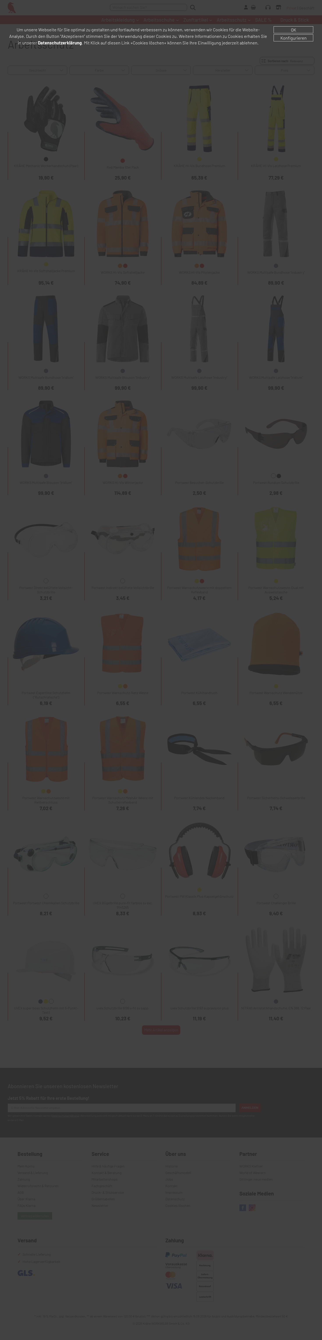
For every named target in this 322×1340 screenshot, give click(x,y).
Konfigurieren (293, 38)
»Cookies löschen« (148, 42)
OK (293, 29)
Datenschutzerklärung (60, 42)
